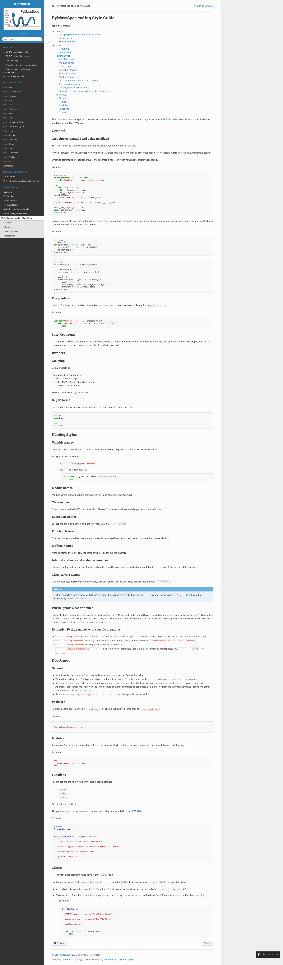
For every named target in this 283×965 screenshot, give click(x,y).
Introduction (9, 176)
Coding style (8, 196)
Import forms (66, 52)
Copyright (59, 955)
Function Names (67, 73)
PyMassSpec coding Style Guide (17, 218)
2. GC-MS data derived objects (17, 56)
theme (87, 960)
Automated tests (10, 201)
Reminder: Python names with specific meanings (84, 91)
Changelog (8, 166)
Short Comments (67, 42)
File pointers (65, 38)
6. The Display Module (13, 76)
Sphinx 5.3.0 (69, 960)
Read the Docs (111, 960)
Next (206, 943)
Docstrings (10, 236)
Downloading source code (15, 214)
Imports (8, 227)
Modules (63, 105)
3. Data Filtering (10, 61)
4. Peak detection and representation (20, 65)
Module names (66, 63)
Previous (60, 943)
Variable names (67, 59)
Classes (63, 112)
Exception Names (68, 70)
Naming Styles (11, 231)
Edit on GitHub (204, 6)
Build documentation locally (16, 209)
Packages (64, 102)
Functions (64, 109)
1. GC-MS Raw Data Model (15, 52)
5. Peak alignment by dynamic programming (16, 70)
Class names (65, 66)
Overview (7, 192)
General (8, 223)
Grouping (64, 49)
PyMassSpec (23, 4)
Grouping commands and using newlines (80, 34)
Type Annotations (11, 205)
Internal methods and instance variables (79, 80)
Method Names (67, 77)
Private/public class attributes (74, 87)
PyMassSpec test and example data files (21, 181)
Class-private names (69, 84)
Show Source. (127, 960)
